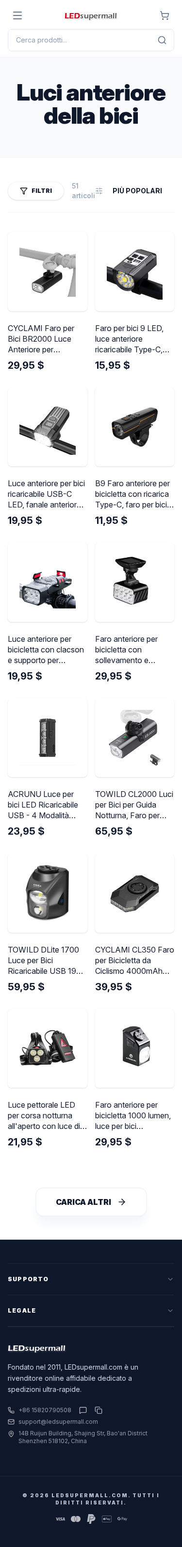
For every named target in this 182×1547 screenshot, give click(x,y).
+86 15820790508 (44, 1410)
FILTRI (42, 190)
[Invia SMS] (83, 1410)
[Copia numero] (96, 1410)
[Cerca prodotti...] (162, 40)
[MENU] (17, 15)
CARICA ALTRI (83, 1202)
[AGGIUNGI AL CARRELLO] (164, 15)
